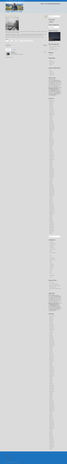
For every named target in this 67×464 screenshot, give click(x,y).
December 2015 (51, 370)
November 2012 (51, 209)
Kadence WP (20, 462)
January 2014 (51, 188)
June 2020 (51, 117)
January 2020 (51, 124)
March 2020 (51, 121)
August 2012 (51, 213)
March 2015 (51, 168)
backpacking (57, 81)
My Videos (51, 64)
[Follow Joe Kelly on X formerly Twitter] (43, 53)
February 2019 (51, 139)
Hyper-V (52, 85)
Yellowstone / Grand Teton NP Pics (54, 285)
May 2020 (50, 118)
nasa (59, 88)
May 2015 (50, 165)
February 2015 (51, 385)
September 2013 (52, 194)
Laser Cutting (52, 257)
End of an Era (51, 282)
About (50, 60)
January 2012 (51, 224)
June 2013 (51, 198)
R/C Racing (51, 266)
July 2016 (50, 147)
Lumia (52, 86)
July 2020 (50, 115)
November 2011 (51, 227)
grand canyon (59, 84)
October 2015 (51, 373)
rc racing (51, 91)
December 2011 (51, 225)
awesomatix (50, 296)
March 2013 (51, 203)
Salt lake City (52, 92)
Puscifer (59, 305)
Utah (59, 94)
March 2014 (51, 185)
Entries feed (51, 71)
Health (51, 250)
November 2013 (51, 191)
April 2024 (50, 102)
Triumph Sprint (59, 93)
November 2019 (51, 127)
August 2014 (51, 177)
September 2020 (52, 114)
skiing (55, 92)
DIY (54, 84)
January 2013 (51, 206)
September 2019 (52, 129)
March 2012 (51, 221)
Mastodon (50, 54)
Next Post (45, 45)
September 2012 (52, 212)
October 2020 (51, 112)
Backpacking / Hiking (53, 243)
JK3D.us (55, 85)
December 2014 (51, 388)
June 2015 (51, 379)
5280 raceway (57, 295)
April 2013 (50, 201)
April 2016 (50, 150)
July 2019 (50, 132)
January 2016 (51, 153)
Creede (50, 84)
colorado (52, 82)
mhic (53, 86)
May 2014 (50, 397)
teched (51, 93)
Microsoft (56, 86)
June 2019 (51, 133)
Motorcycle (51, 87)
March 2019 (51, 138)
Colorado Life (52, 247)
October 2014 (51, 174)
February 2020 (51, 123)
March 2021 (51, 108)
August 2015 (51, 376)
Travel (51, 273)
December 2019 (51, 126)
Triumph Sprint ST (53, 94)
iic (53, 85)
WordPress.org (51, 74)
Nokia (49, 305)
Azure (53, 296)
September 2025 (52, 100)
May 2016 (50, 364)
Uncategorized (52, 275)
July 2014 (50, 394)
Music (51, 261)
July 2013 (50, 197)
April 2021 (50, 106)
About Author (8, 49)
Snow (8, 43)
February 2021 (51, 109)
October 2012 (51, 210)
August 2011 (51, 447)
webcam (50, 95)
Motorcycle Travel (52, 259)
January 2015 (51, 171)
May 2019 (50, 135)
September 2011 (51, 230)
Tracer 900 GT (54, 93)
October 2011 (51, 228)
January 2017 (51, 145)
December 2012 (51, 207)
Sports (51, 271)
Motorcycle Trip (53, 88)
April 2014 (50, 183)
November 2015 (51, 156)
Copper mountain (58, 83)
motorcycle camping (57, 87)
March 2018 (51, 141)
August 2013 (51, 195)
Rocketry (51, 268)
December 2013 (51, 189)
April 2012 (50, 219)
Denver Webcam (52, 61)
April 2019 (50, 136)
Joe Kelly (13, 52)
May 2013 (50, 200)
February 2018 (51, 142)
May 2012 (50, 218)
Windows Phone (53, 95)
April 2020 (50, 120)
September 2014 (52, 391)
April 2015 (50, 382)
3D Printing (51, 79)
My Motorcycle (51, 63)
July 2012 (50, 215)
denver (6, 43)
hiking (49, 85)
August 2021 (51, 105)
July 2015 (50, 162)
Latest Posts (14, 49)
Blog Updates (52, 245)
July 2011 (50, 233)
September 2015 (52, 159)
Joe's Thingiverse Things (53, 49)
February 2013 (51, 204)
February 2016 (51, 367)
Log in (7, 456)
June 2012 (51, 216)
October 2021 (51, 103)
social (58, 92)
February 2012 (51, 222)
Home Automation (52, 252)
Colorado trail (51, 83)
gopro (56, 84)
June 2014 (51, 180)
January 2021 (51, 111)
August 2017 (51, 144)
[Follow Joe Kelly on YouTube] (45, 53)
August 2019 (51, 130)
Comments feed (51, 73)
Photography (54, 89)
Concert (54, 83)
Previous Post (8, 45)
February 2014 (51, 186)
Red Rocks (56, 91)
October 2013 (51, 192)
